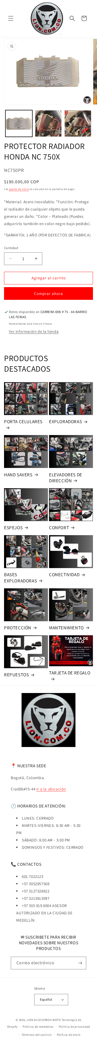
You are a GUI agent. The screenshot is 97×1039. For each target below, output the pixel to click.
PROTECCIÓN (17, 628)
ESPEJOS (13, 528)
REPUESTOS (16, 675)
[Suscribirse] (80, 963)
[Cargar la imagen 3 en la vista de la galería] (77, 123)
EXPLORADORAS (65, 422)
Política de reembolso (38, 1026)
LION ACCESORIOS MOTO (44, 1020)
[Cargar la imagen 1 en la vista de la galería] (18, 123)
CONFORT (59, 528)
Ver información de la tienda (33, 331)
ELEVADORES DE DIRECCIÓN (65, 478)
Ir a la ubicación (51, 789)
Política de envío (69, 1035)
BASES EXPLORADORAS (20, 577)
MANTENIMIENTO (66, 628)
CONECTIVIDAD (64, 575)
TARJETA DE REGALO (69, 673)
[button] (11, 18)
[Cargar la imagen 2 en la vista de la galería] (48, 123)
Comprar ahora (48, 293)
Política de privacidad (74, 1026)
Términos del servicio (37, 1035)
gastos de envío (19, 189)
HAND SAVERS (18, 475)
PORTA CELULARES (23, 422)
